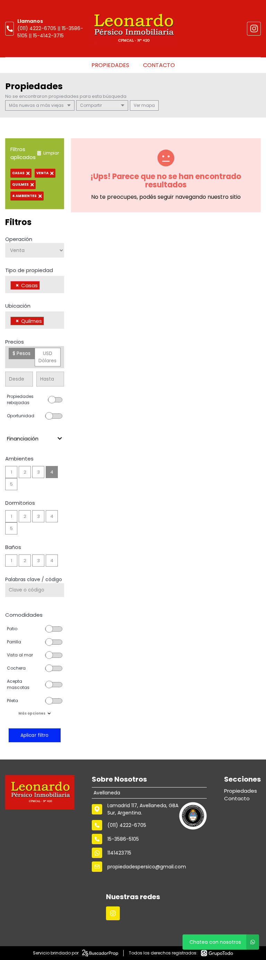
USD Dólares (47, 357)
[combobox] (34, 284)
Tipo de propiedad (29, 270)
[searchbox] (43, 286)
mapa (147, 105)
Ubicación (17, 305)
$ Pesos (21, 353)
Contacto (159, 65)
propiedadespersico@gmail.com (146, 866)
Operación (18, 239)
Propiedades (110, 65)
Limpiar (51, 153)
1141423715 (119, 852)
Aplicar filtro (34, 735)
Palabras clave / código (33, 579)
